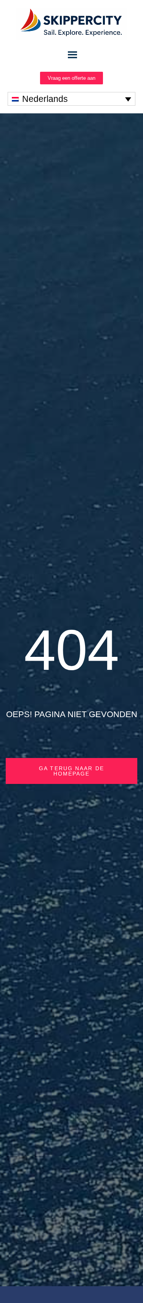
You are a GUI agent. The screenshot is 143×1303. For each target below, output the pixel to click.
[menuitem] (71, 99)
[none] (71, 99)
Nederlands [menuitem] (45, 99)
